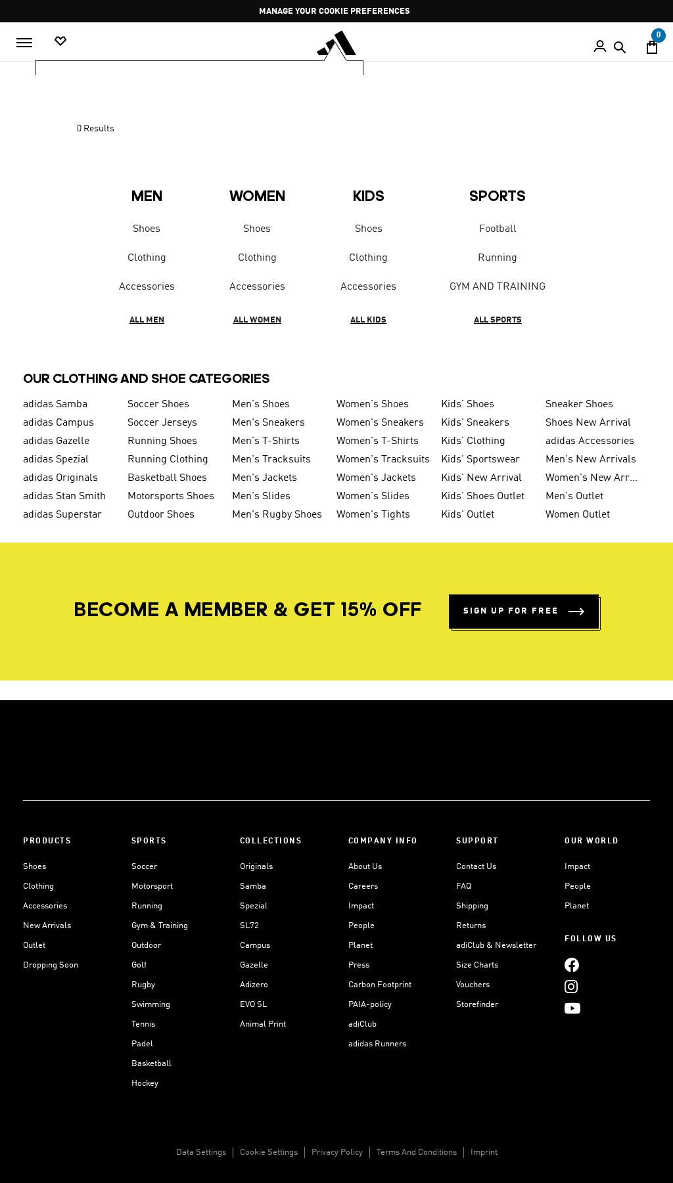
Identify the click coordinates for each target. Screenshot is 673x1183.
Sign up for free (511, 611)
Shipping (472, 906)
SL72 (249, 926)
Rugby (143, 985)
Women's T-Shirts (377, 441)
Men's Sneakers (268, 423)
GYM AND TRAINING (497, 287)
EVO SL (253, 1004)
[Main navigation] (24, 43)
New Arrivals (47, 926)
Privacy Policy (337, 1152)
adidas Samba (55, 404)
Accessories (147, 287)
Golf (139, 965)
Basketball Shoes (167, 478)
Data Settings (201, 1152)
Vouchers (473, 985)
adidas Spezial (56, 460)
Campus (255, 945)
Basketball (151, 1064)
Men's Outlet (574, 496)
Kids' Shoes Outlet (482, 496)
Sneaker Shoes (579, 404)
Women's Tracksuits (383, 460)
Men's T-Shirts (266, 441)
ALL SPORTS (498, 320)
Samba (253, 886)
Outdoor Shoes (161, 515)
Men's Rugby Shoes (277, 515)
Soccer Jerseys (162, 423)
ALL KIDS (368, 320)
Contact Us (476, 866)
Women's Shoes (372, 404)
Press (358, 965)
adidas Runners (377, 1044)
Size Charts (477, 965)
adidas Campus (58, 423)
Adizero (254, 985)
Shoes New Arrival (588, 423)
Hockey (144, 1083)
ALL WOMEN (257, 320)
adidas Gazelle (56, 441)
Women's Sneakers (380, 423)
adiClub (362, 1024)
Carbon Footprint (379, 985)
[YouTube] (572, 1008)
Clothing (147, 258)
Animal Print (263, 1024)
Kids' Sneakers (475, 423)
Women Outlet (577, 515)
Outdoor (146, 945)
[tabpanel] (336, 232)
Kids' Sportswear (480, 460)
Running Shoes (162, 441)
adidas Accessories (589, 441)
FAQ (463, 886)
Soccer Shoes (158, 404)
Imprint (484, 1152)
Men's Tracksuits (271, 460)
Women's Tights (373, 515)
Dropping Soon (50, 965)
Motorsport (152, 886)
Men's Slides (261, 496)
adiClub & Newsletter (496, 945)
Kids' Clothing (473, 441)
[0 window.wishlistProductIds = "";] (60, 42)
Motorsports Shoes (171, 496)
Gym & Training (159, 926)
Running (497, 258)
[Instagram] (571, 986)
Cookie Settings (269, 1152)
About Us (365, 866)
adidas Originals (60, 478)
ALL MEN (146, 320)
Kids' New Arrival (481, 478)
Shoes (146, 229)
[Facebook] (572, 964)
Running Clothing (168, 460)
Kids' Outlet (467, 515)
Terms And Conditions (417, 1152)
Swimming (150, 1004)
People (361, 926)
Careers (363, 886)
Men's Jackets (264, 478)
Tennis (143, 1024)
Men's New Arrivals (590, 460)
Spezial (253, 906)
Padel (142, 1044)
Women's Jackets (376, 478)
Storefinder (477, 1004)
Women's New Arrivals (592, 478)
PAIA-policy (370, 1004)
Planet (360, 945)
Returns (471, 926)
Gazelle (254, 965)
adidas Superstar (62, 515)
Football (498, 229)
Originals (256, 866)
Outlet (34, 945)
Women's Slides (372, 496)
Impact (361, 906)
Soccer (144, 866)
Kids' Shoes (467, 404)
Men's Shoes (261, 404)
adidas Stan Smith (64, 496)
